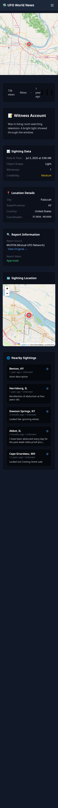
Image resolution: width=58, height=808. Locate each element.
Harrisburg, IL (18, 388)
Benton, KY (16, 368)
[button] (29, 44)
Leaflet (23, 344)
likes (23, 92)
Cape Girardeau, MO (22, 454)
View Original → (17, 249)
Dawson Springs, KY (22, 411)
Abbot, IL (15, 431)
